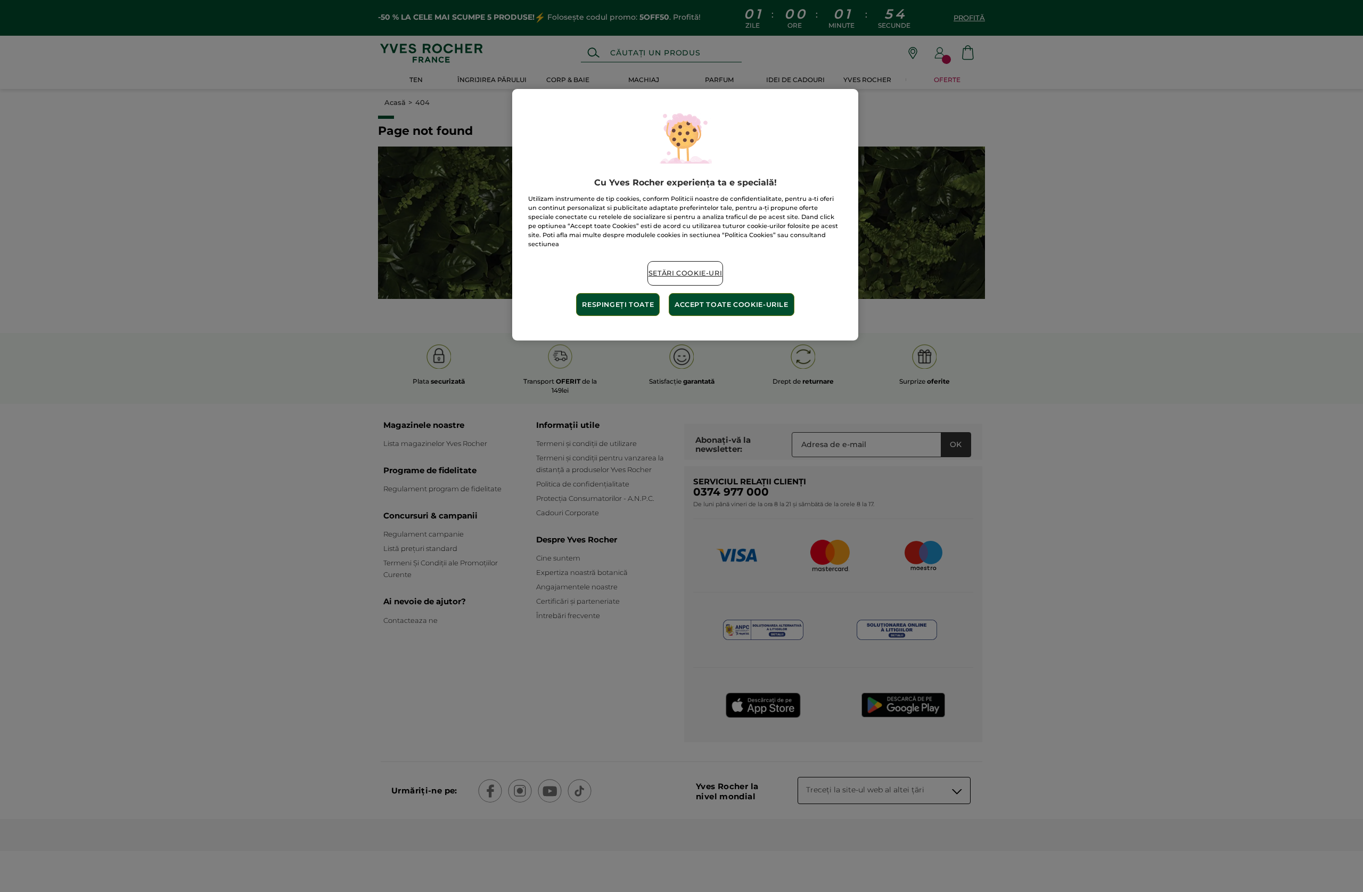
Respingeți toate (618, 305)
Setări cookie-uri (685, 273)
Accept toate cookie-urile (732, 305)
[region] (685, 214)
